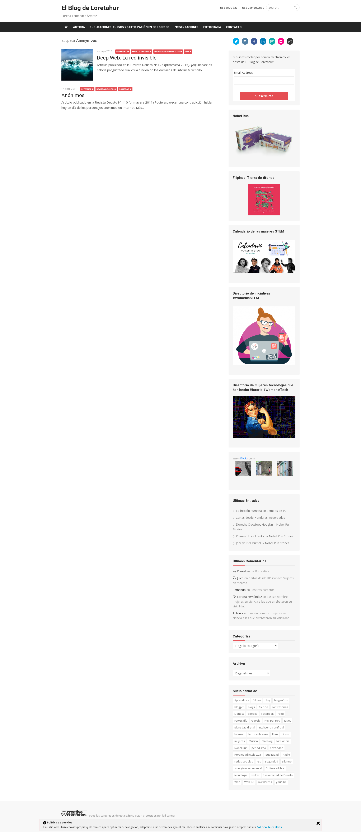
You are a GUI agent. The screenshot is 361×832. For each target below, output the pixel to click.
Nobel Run (241, 748)
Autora (79, 27)
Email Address (243, 73)
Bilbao (257, 700)
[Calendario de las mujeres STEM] (264, 272)
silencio (287, 761)
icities (287, 720)
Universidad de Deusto (167, 51)
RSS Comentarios (253, 7)
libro (275, 734)
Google (256, 720)
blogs (251, 707)
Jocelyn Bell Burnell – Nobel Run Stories (262, 543)
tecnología (241, 775)
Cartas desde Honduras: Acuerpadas (260, 518)
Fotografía (212, 27)
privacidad (276, 748)
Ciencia (263, 707)
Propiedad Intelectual (248, 754)
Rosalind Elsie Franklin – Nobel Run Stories (264, 536)
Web (187, 51)
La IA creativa (260, 571)
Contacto (234, 27)
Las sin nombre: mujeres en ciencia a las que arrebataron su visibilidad (262, 601)
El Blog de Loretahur (90, 7)
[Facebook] (254, 41)
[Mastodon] (290, 41)
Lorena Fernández (249, 597)
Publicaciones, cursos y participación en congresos (129, 27)
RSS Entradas (228, 7)
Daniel (241, 571)
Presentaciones (186, 27)
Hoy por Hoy (272, 720)
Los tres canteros (263, 590)
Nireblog (267, 741)
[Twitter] (236, 41)
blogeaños (281, 700)
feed (281, 714)
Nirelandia (283, 741)
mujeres (239, 741)
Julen (240, 578)
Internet (121, 51)
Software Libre (275, 768)
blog (267, 700)
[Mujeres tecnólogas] (264, 437)
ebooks (252, 714)
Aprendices (241, 700)
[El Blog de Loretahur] (66, 27)
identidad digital (244, 727)
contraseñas (280, 707)
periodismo (259, 748)
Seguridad (271, 761)
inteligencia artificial (271, 727)
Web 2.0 (249, 782)
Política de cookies (269, 827)
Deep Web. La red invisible (126, 58)
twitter (255, 775)
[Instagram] (245, 41)
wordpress (265, 782)
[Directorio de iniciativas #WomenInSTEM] (264, 364)
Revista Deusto (140, 51)
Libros (286, 734)
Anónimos (72, 95)
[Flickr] (281, 41)
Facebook (267, 714)
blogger (239, 707)
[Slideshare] (272, 41)
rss (259, 761)
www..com (244, 458)
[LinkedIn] (263, 41)
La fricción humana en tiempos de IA (261, 511)
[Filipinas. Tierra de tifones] (264, 214)
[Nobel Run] (264, 156)
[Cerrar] (318, 823)
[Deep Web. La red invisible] (77, 65)
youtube (281, 782)
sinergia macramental (248, 768)
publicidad (272, 754)
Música (253, 741)
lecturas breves (258, 734)
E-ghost (239, 714)
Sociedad (124, 89)
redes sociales (243, 761)
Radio (286, 754)
